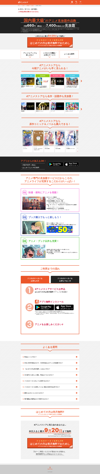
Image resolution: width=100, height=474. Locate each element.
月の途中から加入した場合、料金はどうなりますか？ (39, 375)
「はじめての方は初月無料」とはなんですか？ (37, 369)
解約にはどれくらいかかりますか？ (34, 393)
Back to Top (50, 469)
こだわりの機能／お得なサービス (49, 54)
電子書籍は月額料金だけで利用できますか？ (36, 399)
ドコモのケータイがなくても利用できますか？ (37, 381)
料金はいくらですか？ (30, 357)
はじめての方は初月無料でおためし (50, 42)
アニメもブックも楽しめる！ (30, 54)
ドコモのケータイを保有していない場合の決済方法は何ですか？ (42, 387)
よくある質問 (69, 54)
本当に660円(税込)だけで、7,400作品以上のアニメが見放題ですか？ (43, 363)
